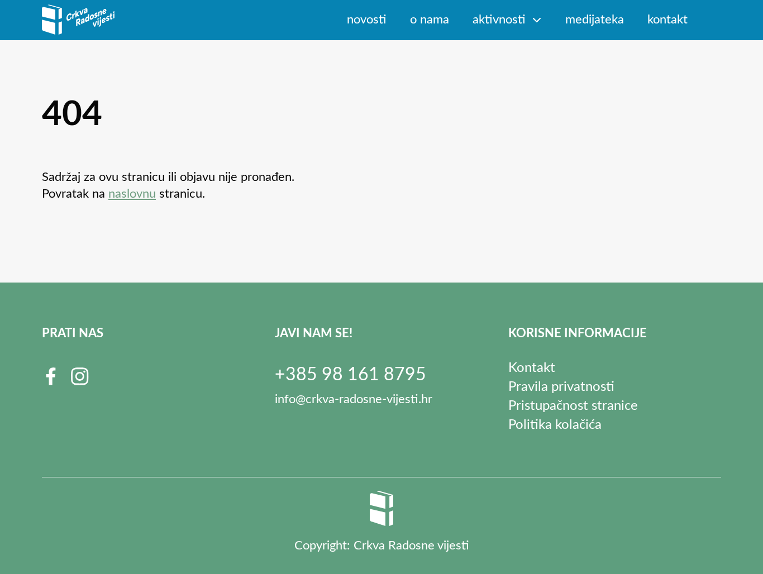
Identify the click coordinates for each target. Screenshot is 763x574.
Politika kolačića (555, 425)
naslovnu (132, 194)
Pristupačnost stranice (573, 406)
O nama (429, 19)
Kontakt (667, 19)
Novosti (367, 19)
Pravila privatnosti (561, 387)
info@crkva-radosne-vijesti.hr (353, 399)
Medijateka (594, 19)
